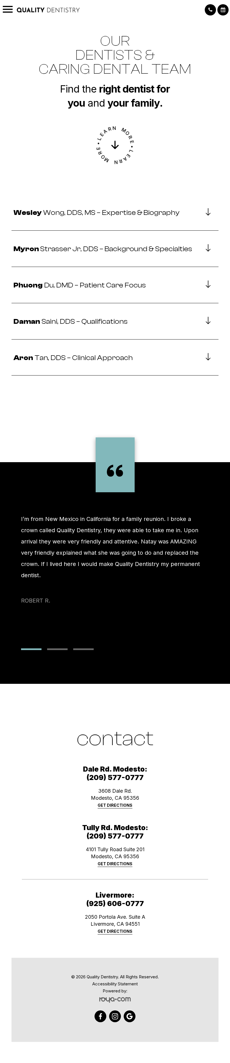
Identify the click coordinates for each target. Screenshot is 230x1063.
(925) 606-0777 (115, 903)
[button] (210, 9)
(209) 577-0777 (115, 777)
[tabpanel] (115, 570)
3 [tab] (83, 649)
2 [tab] (57, 649)
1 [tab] (31, 649)
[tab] (115, 213)
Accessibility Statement (115, 984)
